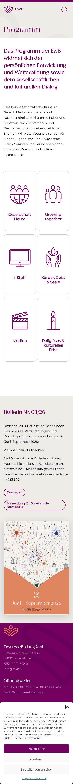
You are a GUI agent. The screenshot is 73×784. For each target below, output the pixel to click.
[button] (67, 707)
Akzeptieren (36, 749)
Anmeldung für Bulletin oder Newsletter (28, 505)
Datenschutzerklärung (34, 778)
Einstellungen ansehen (37, 769)
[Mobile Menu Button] (64, 9)
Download (14, 492)
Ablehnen (36, 759)
